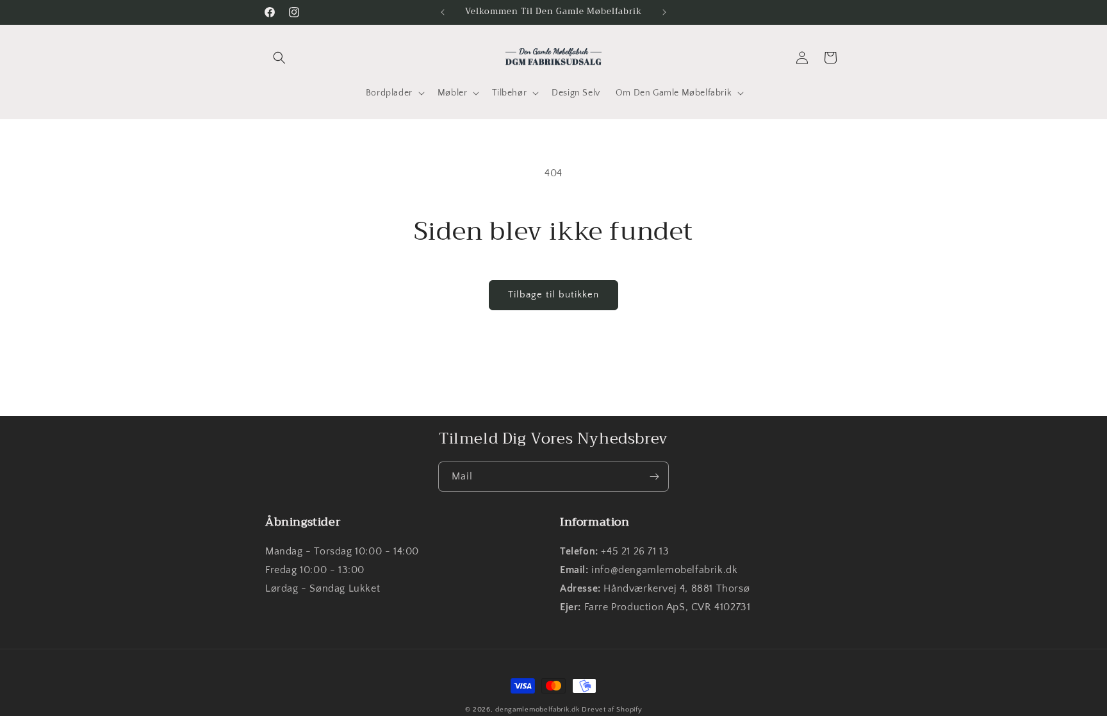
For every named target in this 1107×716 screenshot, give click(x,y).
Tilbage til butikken (553, 294)
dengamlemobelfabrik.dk (537, 709)
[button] (279, 58)
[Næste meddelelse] (664, 12)
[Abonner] (654, 477)
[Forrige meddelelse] (443, 12)
